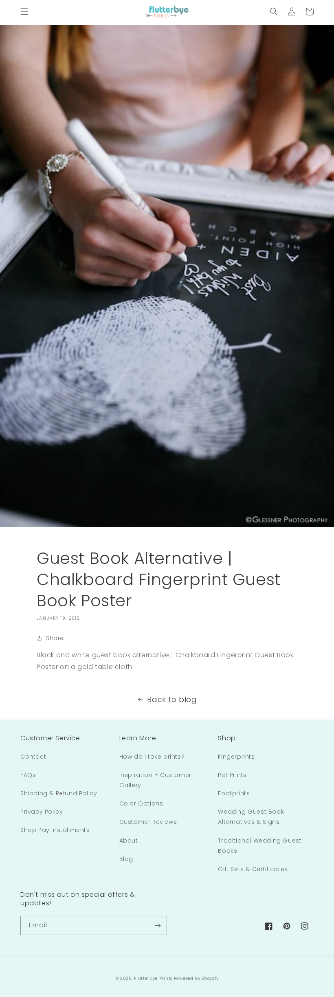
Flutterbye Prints (153, 978)
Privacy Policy (41, 812)
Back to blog (172, 699)
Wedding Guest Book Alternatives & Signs (251, 817)
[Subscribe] (158, 925)
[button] (24, 11)
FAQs (28, 775)
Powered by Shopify (196, 978)
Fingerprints (236, 757)
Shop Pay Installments (55, 830)
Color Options (141, 803)
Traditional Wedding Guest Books (259, 845)
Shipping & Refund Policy (58, 793)
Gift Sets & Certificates (253, 869)
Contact (33, 757)
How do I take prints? (152, 757)
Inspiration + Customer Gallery (155, 780)
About (128, 840)
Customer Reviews (148, 822)
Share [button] (55, 638)
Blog (126, 859)
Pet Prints (232, 775)
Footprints (234, 793)
